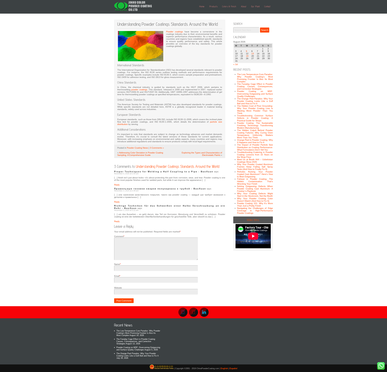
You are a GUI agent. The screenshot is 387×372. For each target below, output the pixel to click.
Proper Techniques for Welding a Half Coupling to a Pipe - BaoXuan (163, 171)
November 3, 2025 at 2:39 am (126, 191)
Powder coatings (174, 31)
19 (247, 56)
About (243, 6)
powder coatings (139, 89)
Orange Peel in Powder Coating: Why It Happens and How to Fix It (255, 141)
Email (116, 276)
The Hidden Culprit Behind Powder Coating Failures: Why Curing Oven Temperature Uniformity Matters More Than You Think (255, 134)
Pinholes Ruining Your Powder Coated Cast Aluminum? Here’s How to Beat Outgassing (255, 174)
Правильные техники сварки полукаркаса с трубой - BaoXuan (160, 188)
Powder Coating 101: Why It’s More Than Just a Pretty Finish (255, 204)
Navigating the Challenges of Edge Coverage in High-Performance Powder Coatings (255, 210)
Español (233, 368)
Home (201, 6)
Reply (117, 185)
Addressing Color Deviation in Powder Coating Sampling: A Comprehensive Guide (140, 153)
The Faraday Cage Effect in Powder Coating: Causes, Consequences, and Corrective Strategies (255, 86)
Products (213, 6)
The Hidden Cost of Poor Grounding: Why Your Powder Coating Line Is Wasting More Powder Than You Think (255, 109)
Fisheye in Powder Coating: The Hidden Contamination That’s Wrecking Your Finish (255, 181)
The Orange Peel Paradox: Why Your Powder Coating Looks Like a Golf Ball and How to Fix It (255, 101)
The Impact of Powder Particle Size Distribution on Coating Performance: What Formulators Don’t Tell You (255, 147)
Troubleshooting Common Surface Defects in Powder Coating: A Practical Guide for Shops (255, 118)
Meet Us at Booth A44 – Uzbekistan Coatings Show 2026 (255, 160)
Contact (267, 6)
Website (118, 288)
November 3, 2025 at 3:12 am (126, 210)
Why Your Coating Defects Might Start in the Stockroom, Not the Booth (255, 194)
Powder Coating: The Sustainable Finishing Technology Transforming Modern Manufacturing (255, 125)
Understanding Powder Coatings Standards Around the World (177, 166)
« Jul (235, 64)
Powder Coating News (137, 148)
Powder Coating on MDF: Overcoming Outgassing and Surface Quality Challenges (255, 93)
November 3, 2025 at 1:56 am (126, 174)
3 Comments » (157, 148)
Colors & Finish (229, 6)
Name (117, 264)
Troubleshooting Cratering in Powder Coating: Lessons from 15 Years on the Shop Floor (255, 154)
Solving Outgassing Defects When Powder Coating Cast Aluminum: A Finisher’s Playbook (255, 188)
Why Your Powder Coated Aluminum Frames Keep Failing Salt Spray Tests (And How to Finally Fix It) (255, 166)
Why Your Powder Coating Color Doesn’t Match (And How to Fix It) (255, 199)
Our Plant (255, 6)
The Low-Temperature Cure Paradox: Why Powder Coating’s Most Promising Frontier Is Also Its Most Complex (255, 78)
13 (252, 53)
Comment (119, 236)
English (224, 368)
